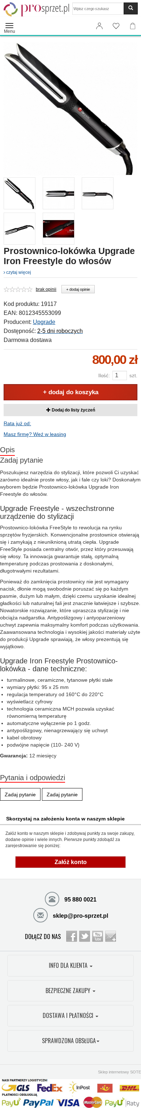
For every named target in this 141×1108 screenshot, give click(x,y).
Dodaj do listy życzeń (73, 410)
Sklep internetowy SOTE (119, 1072)
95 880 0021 (80, 899)
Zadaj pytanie (21, 460)
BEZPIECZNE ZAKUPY (69, 990)
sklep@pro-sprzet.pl (79, 916)
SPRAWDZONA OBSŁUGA (69, 1040)
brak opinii (46, 289)
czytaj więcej (18, 272)
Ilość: (104, 375)
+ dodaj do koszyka (70, 392)
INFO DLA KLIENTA (69, 965)
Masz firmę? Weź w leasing (35, 434)
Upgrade (44, 322)
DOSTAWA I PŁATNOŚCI (69, 1015)
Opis (7, 450)
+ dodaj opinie (78, 289)
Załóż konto (71, 862)
